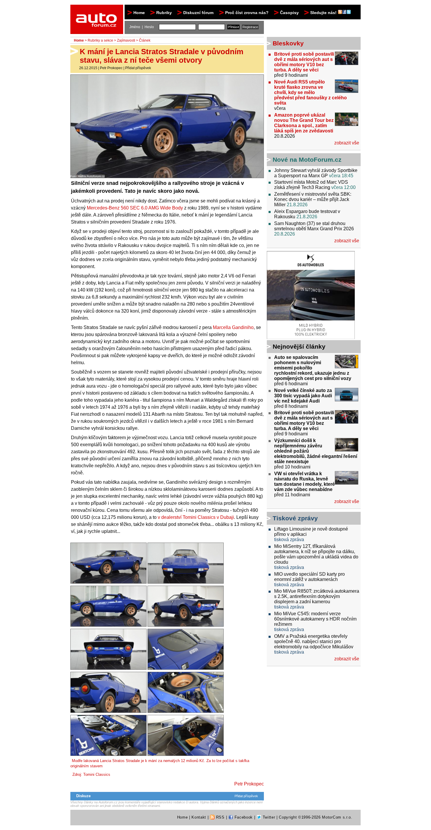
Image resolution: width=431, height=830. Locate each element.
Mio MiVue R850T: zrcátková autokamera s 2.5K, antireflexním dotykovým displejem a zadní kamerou (316, 596)
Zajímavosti (126, 40)
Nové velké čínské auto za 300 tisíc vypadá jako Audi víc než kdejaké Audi (303, 395)
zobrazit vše (346, 142)
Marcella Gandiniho (233, 327)
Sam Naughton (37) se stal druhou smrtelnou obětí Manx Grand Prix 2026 (314, 226)
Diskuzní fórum (198, 12)
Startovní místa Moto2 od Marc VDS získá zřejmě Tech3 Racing (311, 185)
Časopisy (289, 12)
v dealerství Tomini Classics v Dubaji (196, 517)
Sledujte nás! (324, 12)
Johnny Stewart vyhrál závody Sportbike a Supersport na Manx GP (315, 173)
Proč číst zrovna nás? (247, 12)
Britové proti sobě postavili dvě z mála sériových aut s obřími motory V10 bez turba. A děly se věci (304, 62)
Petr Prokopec (111, 68)
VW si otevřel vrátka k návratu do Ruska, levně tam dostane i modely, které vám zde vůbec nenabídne (304, 481)
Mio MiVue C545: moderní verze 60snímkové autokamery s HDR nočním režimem (315, 619)
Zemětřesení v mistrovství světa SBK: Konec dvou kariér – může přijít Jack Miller (312, 199)
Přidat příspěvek (138, 68)
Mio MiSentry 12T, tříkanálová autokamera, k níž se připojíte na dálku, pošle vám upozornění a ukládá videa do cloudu (316, 554)
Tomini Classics (96, 774)
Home (139, 12)
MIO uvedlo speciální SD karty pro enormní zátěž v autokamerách (309, 577)
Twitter (268, 817)
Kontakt (198, 817)
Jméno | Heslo (141, 27)
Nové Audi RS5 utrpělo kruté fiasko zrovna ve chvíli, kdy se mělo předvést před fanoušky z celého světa (310, 92)
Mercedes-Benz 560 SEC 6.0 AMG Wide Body (135, 207)
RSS (220, 817)
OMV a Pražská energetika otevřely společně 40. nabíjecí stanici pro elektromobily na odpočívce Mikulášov (313, 641)
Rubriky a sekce (100, 40)
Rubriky (164, 12)
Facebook (243, 817)
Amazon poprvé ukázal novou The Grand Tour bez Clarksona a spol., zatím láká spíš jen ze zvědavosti (304, 123)
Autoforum (97, 10)
